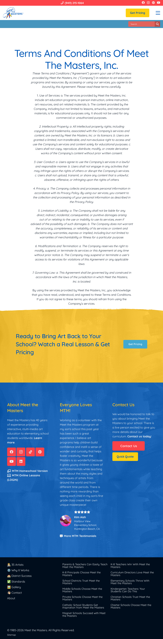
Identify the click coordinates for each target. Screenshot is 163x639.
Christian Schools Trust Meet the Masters (130, 598)
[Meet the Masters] (13, 13)
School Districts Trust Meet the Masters (81, 582)
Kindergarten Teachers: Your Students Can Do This (128, 590)
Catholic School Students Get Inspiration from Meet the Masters (83, 606)
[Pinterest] (153, 2)
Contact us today (139, 436)
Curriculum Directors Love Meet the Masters (132, 574)
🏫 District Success (19, 576)
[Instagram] (148, 2)
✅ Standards (16, 581)
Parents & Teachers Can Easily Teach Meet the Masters (84, 566)
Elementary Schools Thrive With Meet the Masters (130, 582)
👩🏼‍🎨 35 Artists (15, 564)
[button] (158, 13)
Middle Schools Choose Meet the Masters (82, 590)
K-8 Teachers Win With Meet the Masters (130, 566)
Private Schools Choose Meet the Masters (82, 598)
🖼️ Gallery (14, 587)
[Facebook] (143, 2)
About (11, 598)
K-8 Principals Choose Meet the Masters (81, 574)
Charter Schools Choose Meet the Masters (131, 606)
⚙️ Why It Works (18, 570)
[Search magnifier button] (157, 24)
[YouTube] (158, 2)
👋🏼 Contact (14, 592)
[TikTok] (30, 452)
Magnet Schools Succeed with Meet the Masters (84, 614)
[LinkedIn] (21, 461)
